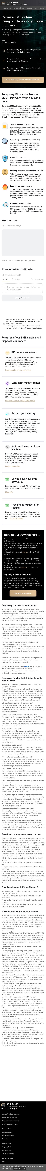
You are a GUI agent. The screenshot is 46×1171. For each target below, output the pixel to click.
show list (25, 552)
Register (27, 666)
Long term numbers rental (10, 1121)
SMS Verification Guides (10, 1124)
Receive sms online (23, 593)
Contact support (7, 1158)
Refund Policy (6, 1150)
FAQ (3, 1161)
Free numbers (6, 1129)
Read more (17, 1169)
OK (24, 1169)
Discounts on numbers (9, 1117)
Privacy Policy (7, 1143)
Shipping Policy (7, 1147)
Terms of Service (8, 1153)
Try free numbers (16, 518)
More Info (9, 492)
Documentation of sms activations (18, 370)
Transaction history (18, 8)
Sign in (3, 1108)
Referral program (8, 1135)
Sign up (12, 1108)
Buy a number (7, 8)
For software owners (9, 1139)
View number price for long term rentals (20, 401)
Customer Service (31, 8)
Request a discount (12, 466)
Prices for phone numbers (11, 1114)
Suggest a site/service (23, 298)
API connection (7, 1132)
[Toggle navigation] (41, 3)
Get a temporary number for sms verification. (23, 80)
